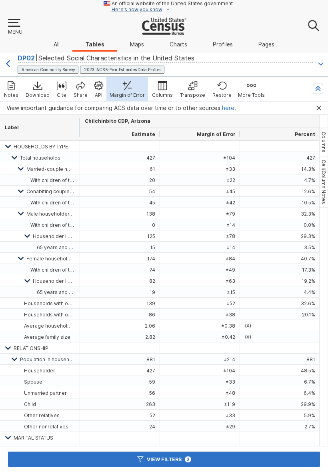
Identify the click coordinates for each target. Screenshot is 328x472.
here (228, 108)
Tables (94, 44)
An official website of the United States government (172, 3)
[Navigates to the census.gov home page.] (164, 31)
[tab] (324, 142)
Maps (137, 44)
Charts (178, 44)
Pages (266, 44)
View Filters (168, 459)
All (57, 44)
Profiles (223, 44)
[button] (15, 27)
